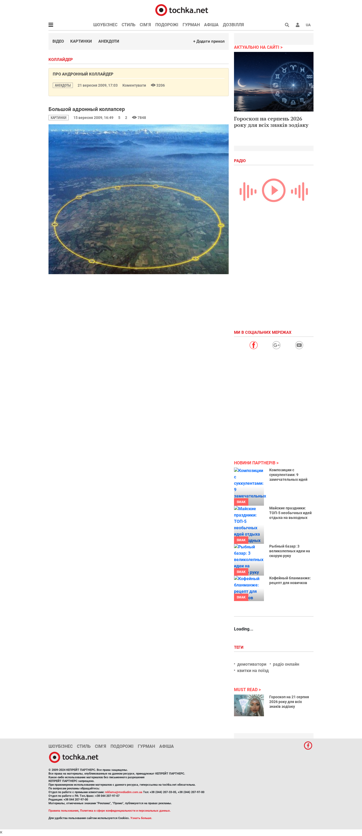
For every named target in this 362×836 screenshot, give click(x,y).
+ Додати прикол (209, 41)
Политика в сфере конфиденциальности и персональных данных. (125, 810)
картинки (59, 117)
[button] (297, 25)
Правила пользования (63, 810)
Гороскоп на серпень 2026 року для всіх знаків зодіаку (271, 121)
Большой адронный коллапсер (86, 109)
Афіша (211, 24)
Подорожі (166, 24)
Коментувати (134, 85)
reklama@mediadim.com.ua (123, 792)
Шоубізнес (105, 24)
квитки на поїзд (253, 670)
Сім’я (145, 24)
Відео (58, 41)
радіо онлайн (286, 664)
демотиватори (251, 664)
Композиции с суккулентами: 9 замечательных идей (288, 475)
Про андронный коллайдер (83, 74)
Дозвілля (233, 24)
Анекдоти (108, 41)
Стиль (128, 24)
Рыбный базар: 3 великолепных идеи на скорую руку (289, 551)
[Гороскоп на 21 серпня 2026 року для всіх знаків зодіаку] (249, 705)
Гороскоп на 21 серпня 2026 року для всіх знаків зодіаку (289, 702)
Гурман (191, 24)
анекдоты (63, 85)
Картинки (81, 41)
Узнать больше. (141, 818)
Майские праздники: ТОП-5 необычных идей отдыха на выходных (290, 513)
